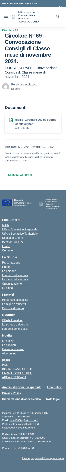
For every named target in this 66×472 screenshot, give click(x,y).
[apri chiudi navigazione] (6, 17)
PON (5, 364)
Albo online (9, 353)
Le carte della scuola (15, 279)
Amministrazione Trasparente (21, 387)
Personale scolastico (15, 299)
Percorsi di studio (13, 308)
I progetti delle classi (15, 328)
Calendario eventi (13, 349)
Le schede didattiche (15, 324)
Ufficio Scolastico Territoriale (20, 233)
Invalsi (6, 246)
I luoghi (6, 266)
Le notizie (8, 340)
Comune (7, 250)
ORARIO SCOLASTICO (17, 373)
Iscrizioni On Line (13, 242)
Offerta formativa (12, 320)
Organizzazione (12, 283)
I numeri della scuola (15, 275)
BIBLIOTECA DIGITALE (17, 368)
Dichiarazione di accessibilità (21, 399)
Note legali (53, 399)
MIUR (5, 225)
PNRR (6, 360)
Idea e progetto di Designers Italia (43, 458)
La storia (7, 287)
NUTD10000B (37, 437)
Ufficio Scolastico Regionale (19, 229)
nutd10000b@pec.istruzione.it (18, 427)
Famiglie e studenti (14, 304)
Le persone (9, 271)
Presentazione (11, 262)
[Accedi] (60, 7)
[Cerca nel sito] (57, 17)
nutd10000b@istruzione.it (24, 420)
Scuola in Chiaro (12, 237)
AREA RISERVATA (14, 377)
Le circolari (9, 345)
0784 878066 (22, 416)
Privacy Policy (11, 393)
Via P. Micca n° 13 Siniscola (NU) (31, 412)
